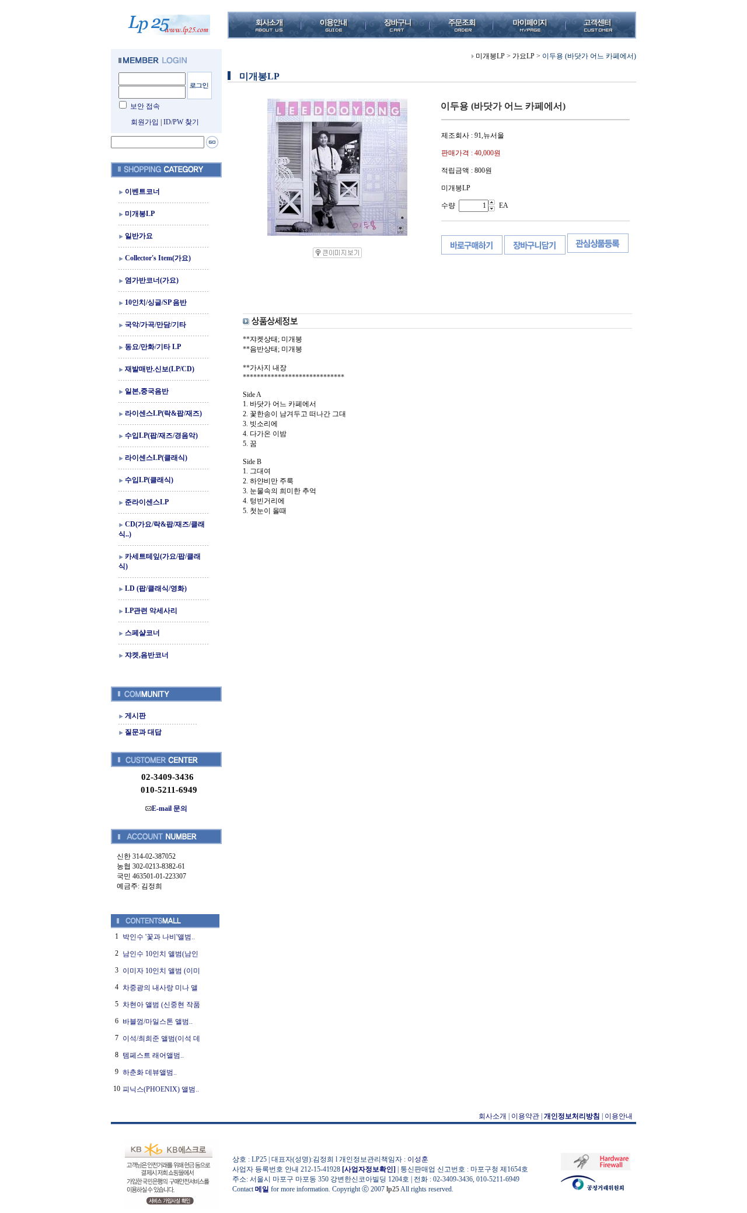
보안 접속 (145, 106)
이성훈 (417, 1159)
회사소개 (493, 1116)
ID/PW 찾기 (181, 122)
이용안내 (619, 1116)
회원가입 (145, 122)
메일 (262, 1189)
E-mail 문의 (169, 808)
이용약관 (525, 1116)
